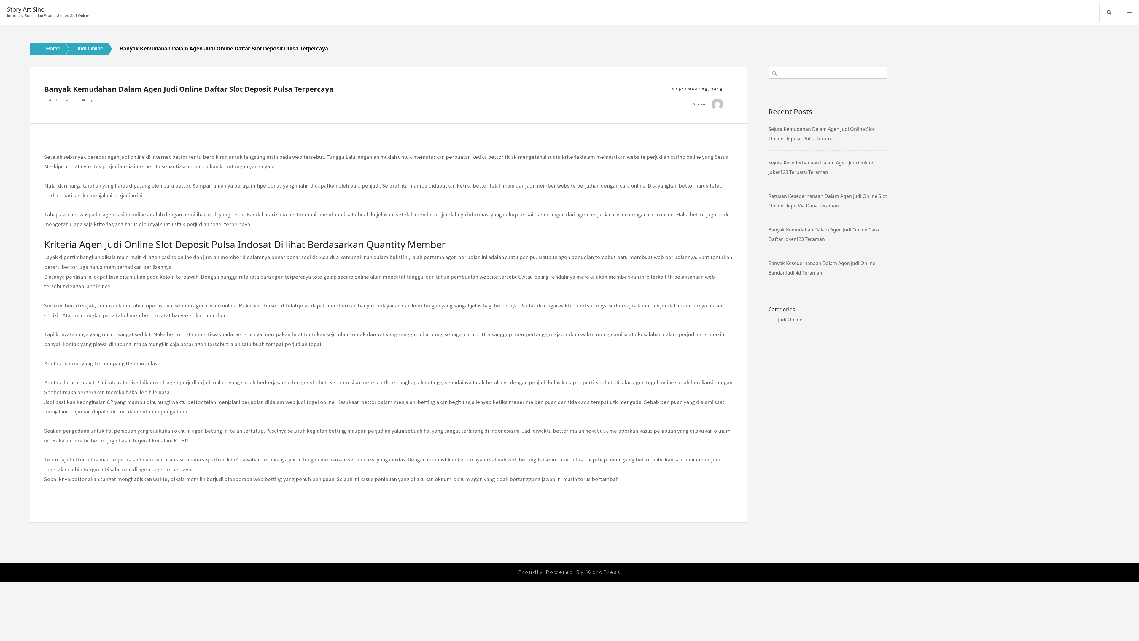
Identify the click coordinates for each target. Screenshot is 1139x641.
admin (699, 104)
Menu (1129, 12)
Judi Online (56, 100)
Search (1109, 12)
